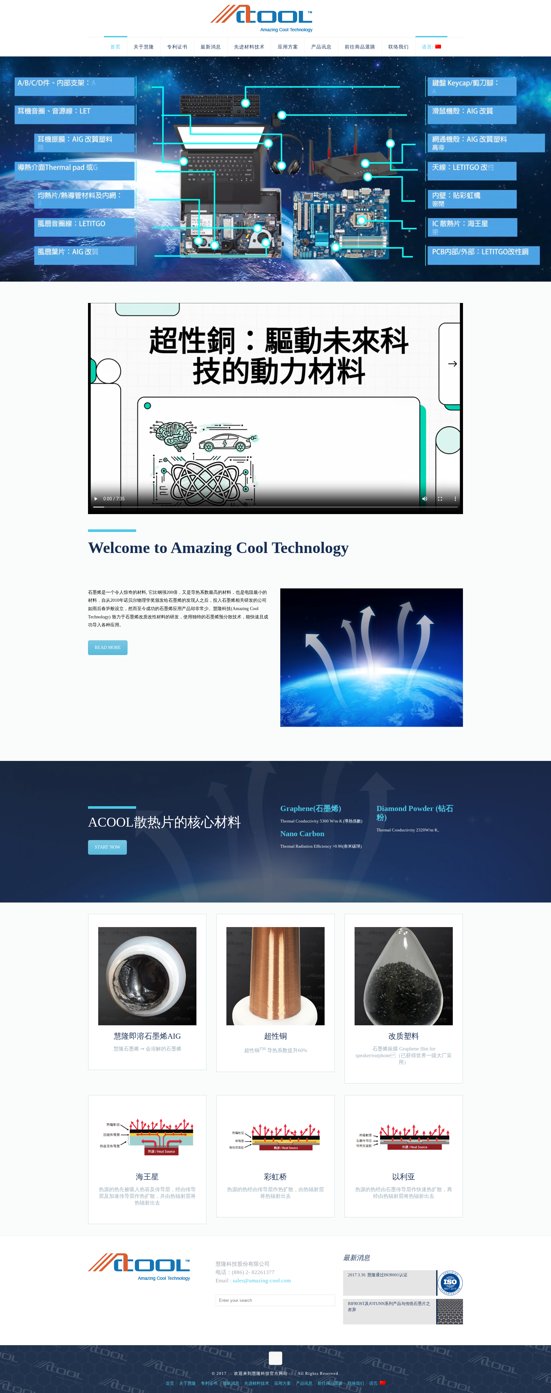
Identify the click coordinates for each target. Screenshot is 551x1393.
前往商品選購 (330, 1383)
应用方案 (282, 1383)
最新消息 (231, 1383)
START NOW (107, 847)
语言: (374, 1383)
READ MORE (108, 647)
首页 (170, 1383)
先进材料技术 (256, 1383)
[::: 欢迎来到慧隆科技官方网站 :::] (275, 18)
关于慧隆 (187, 1383)
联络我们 (356, 1383)
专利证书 (209, 1383)
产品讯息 (304, 1383)
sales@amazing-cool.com (262, 1281)
